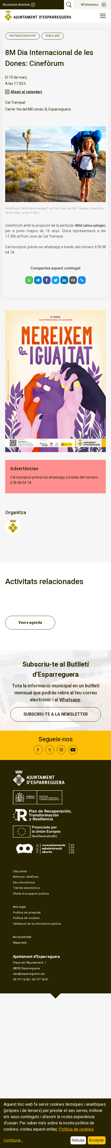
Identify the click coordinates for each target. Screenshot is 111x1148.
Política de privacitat (27, 912)
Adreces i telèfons (25, 877)
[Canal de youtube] (72, 752)
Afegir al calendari (26, 92)
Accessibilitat (22, 937)
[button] (29, 280)
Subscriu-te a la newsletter (55, 714)
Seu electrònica (24, 882)
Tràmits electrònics (26, 888)
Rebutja (78, 1140)
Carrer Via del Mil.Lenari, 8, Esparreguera (38, 109)
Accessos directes (16, 4)
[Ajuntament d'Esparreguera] (13, 532)
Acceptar (96, 1140)
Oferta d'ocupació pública (31, 893)
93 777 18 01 (40, 979)
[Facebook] (38, 752)
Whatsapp (69, 699)
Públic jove (52, 35)
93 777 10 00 (21, 979)
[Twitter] (49, 752)
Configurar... (13, 1140)
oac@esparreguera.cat (28, 974)
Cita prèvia (20, 871)
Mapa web (20, 942)
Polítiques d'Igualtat (22, 35)
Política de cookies (26, 918)
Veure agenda (30, 622)
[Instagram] (61, 752)
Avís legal (19, 907)
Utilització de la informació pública (37, 923)
